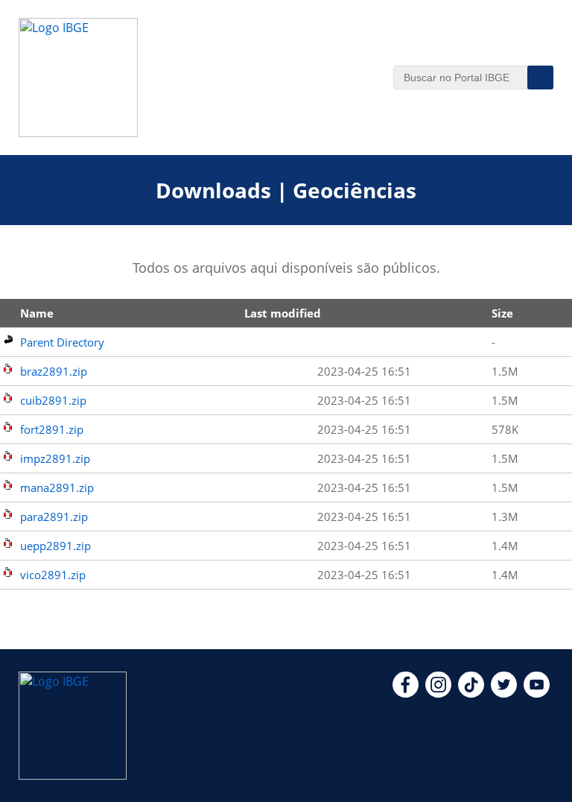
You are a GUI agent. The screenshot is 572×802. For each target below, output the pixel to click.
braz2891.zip (53, 371)
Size (502, 313)
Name (37, 313)
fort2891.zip (51, 429)
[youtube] (537, 693)
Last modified (282, 313)
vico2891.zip (53, 574)
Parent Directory (62, 342)
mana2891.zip (57, 487)
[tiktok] (471, 693)
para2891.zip (54, 516)
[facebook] (406, 693)
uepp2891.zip (55, 545)
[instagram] (438, 693)
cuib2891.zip (53, 400)
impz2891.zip (55, 458)
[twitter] (504, 693)
